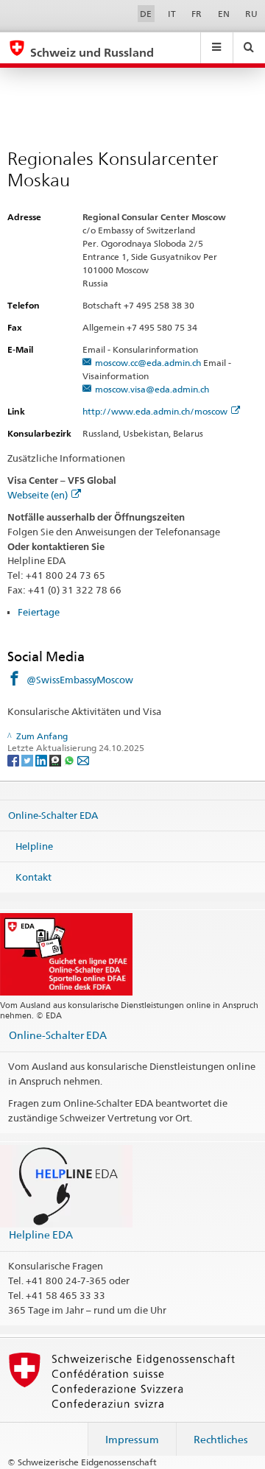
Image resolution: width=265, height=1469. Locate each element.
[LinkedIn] (42, 759)
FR (196, 13)
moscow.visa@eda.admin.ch (152, 389)
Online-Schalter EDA (53, 815)
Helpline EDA (41, 1234)
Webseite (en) (37, 495)
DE (146, 13)
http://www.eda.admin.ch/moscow (154, 411)
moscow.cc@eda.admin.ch (148, 362)
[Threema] (56, 759)
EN (224, 13)
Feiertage (39, 612)
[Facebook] (14, 759)
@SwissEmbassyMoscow (79, 680)
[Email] (83, 759)
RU (251, 13)
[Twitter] (28, 759)
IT (172, 13)
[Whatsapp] (70, 759)
